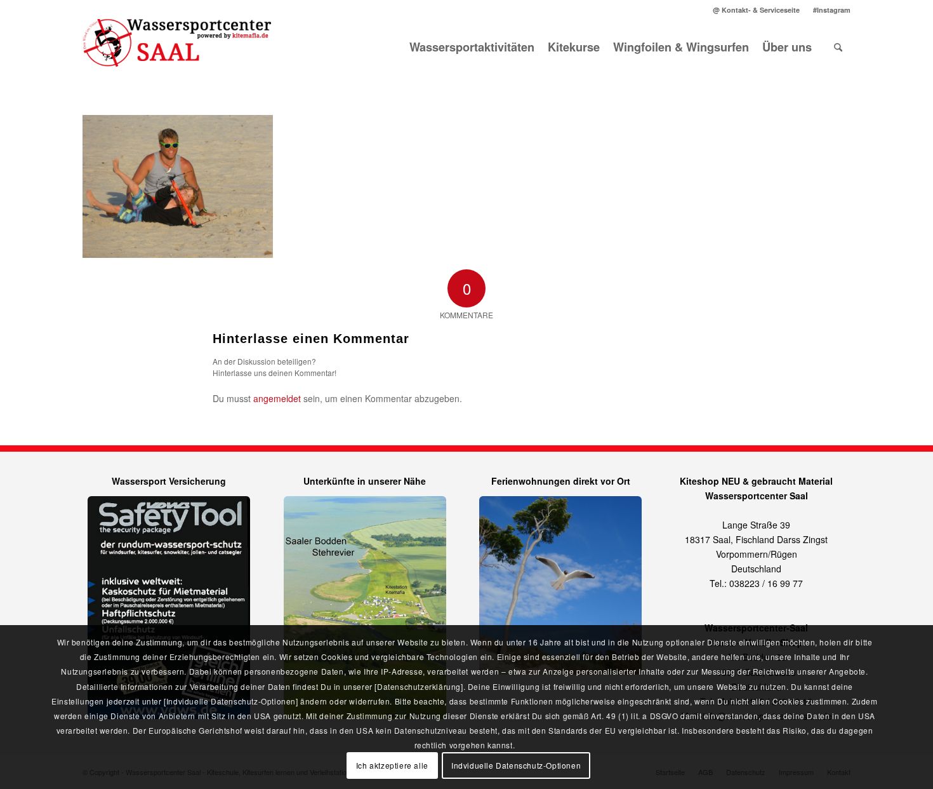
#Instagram (831, 10)
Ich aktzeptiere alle (392, 765)
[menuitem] (756, 9)
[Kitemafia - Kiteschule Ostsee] (178, 47)
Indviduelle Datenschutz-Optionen (516, 765)
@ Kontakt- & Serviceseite (756, 10)
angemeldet (277, 398)
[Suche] (838, 47)
